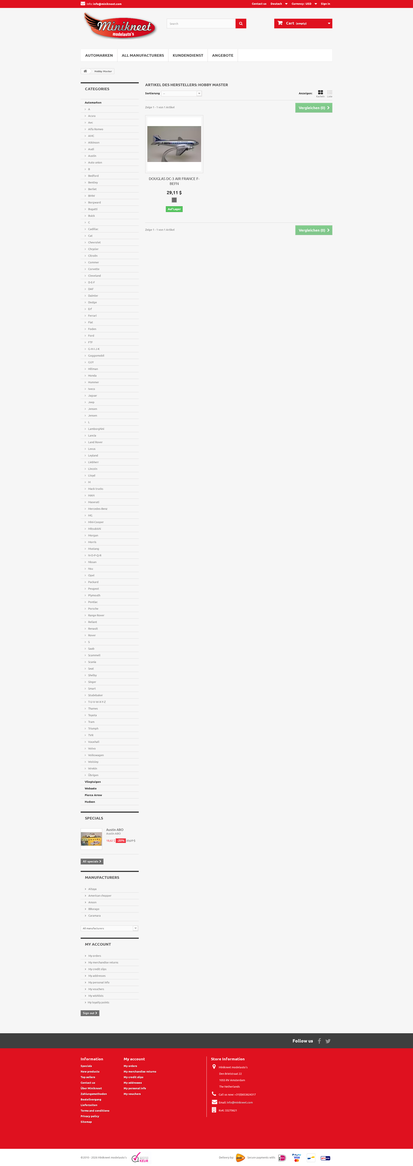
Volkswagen (96, 755)
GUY (91, 362)
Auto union (95, 162)
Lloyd (91, 475)
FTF (90, 342)
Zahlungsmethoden (94, 1094)
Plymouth (94, 595)
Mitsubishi (94, 528)
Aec (90, 122)
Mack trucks (95, 488)
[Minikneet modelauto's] (120, 27)
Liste (329, 96)
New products (90, 1071)
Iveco (91, 389)
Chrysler (93, 249)
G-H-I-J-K (94, 349)
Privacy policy (90, 1116)
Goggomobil (96, 355)
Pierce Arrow (93, 795)
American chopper (99, 895)
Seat (91, 668)
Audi (91, 149)
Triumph (93, 728)
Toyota (92, 715)
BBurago (93, 909)
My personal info (98, 982)
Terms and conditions (95, 1110)
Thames (93, 708)
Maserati (93, 502)
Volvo (92, 748)
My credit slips (97, 969)
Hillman (93, 369)
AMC (91, 135)
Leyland (93, 455)
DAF (91, 289)
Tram (91, 721)
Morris (92, 542)
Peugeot (93, 588)
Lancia (92, 435)
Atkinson (93, 142)
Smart (92, 688)
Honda (92, 375)
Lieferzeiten (89, 1105)
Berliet (92, 189)
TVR (90, 735)
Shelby (92, 675)
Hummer (93, 382)
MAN (91, 495)
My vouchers (96, 989)
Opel (91, 575)
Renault (93, 628)
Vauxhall (93, 741)
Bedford (93, 175)
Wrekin (92, 768)
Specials (94, 817)
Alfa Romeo (95, 129)
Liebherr (93, 462)
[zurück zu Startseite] (85, 71)
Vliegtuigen (93, 781)
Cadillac (93, 229)
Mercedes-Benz (97, 508)
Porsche (93, 608)
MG (90, 515)
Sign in (325, 3)
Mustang (93, 548)
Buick (91, 215)
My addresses (97, 975)
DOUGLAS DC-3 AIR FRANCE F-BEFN (174, 181)
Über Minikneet (91, 1088)
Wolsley (93, 761)
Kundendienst (188, 55)
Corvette (93, 269)
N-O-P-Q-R (94, 555)
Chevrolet (94, 242)
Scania (92, 662)
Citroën (92, 255)
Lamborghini (96, 428)
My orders (94, 955)
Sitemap (86, 1121)
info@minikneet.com (240, 1102)
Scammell (94, 655)
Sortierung (152, 93)
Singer (92, 682)
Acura (92, 116)
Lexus (92, 448)
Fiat (90, 322)
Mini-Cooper (96, 522)
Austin (92, 155)
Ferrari (92, 315)
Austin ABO (114, 829)
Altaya (92, 889)
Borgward (94, 202)
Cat (90, 235)
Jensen (92, 409)
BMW (91, 195)
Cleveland (94, 275)
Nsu (90, 568)
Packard (93, 582)
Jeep (91, 402)
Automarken (99, 55)
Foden (92, 329)
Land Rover (95, 442)
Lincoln (92, 468)
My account (98, 944)
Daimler (93, 295)
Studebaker (95, 695)
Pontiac (93, 602)
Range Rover (96, 615)
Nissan (92, 562)
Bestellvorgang (91, 1099)
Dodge (92, 302)
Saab (91, 648)
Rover (92, 635)
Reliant (92, 622)
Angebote (222, 55)
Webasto (91, 788)
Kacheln (320, 96)
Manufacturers (102, 877)
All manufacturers (143, 55)
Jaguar (92, 395)
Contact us (259, 3)
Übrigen (93, 775)
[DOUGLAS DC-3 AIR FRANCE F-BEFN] (174, 144)
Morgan (93, 535)
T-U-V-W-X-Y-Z (97, 702)
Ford (91, 335)
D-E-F (91, 282)
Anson (92, 902)
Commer (93, 262)
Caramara (94, 915)
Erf (90, 309)
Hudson (90, 801)
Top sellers (88, 1077)
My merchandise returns (103, 962)
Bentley (93, 182)
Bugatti (92, 209)
